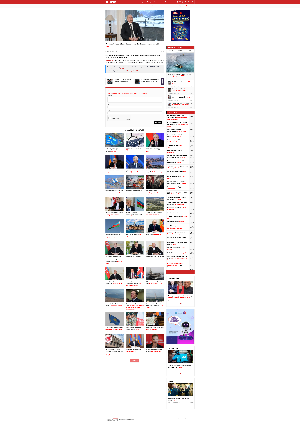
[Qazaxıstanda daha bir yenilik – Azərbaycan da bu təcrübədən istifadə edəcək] (114, 319)
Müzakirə (110, 95)
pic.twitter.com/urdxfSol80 (115, 69)
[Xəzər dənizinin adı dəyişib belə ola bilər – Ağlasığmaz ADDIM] (180, 62)
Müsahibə (154, 5)
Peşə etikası (157, 2)
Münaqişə (162, 5)
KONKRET (115, 418)
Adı (108, 104)
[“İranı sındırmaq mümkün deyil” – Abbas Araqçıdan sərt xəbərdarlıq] (114, 204)
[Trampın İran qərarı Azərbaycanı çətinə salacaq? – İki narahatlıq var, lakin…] (135, 204)
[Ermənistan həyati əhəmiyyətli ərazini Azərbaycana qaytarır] (114, 295)
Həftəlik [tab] (180, 50)
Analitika (115, 5)
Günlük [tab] (171, 50)
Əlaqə (141, 2)
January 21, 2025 (132, 71)
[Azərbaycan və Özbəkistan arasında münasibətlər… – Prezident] (135, 248)
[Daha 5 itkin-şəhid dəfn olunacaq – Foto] (180, 389)
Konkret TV (191, 5)
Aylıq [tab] (190, 50)
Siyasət (107, 5)
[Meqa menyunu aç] (126, 2)
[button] (191, 286)
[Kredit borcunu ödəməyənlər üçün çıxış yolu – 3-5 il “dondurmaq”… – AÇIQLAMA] (169, 97)
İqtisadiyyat (130, 5)
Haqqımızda (134, 2)
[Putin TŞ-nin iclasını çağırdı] (155, 226)
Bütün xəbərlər (173, 272)
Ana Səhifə (172, 418)
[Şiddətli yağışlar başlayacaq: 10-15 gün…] (169, 83)
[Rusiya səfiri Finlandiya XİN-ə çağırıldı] (135, 226)
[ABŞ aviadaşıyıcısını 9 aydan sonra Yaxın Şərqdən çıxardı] (155, 273)
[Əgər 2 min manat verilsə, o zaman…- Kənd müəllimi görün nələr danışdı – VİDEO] (180, 287)
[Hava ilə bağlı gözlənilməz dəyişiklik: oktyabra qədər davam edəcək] (169, 104)
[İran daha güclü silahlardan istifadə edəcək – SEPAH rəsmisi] (135, 319)
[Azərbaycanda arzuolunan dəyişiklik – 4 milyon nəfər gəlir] (155, 162)
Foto (182, 5)
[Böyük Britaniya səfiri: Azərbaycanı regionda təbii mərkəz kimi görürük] (135, 273)
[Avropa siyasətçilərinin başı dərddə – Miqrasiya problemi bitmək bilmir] (155, 341)
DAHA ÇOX (135, 360)
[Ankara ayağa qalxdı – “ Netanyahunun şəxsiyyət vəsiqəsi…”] (155, 182)
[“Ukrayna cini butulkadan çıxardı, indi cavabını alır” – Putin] (155, 140)
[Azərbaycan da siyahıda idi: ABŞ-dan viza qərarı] (135, 140)
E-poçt (109, 110)
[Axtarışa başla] (193, 2)
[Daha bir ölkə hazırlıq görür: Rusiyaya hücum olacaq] (155, 204)
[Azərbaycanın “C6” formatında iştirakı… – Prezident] (155, 248)
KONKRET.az (109, 60)
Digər (168, 5)
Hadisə (138, 5)
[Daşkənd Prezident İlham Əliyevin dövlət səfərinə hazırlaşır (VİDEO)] (114, 140)
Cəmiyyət (122, 5)
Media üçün (148, 2)
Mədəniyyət (145, 5)
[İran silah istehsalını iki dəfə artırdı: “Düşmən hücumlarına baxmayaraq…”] (135, 182)
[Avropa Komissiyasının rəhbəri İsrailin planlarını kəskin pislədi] (114, 182)
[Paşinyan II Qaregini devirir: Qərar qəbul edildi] (135, 341)
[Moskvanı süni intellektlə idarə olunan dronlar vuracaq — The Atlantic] (155, 295)
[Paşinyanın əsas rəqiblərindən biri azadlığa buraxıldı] (135, 162)
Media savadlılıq (168, 2)
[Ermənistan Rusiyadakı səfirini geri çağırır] (114, 162)
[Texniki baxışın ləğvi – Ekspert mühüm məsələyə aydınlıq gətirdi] (169, 90)
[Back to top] (295, 421)
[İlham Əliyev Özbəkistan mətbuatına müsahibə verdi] (114, 273)
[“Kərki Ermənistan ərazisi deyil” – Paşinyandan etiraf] (155, 319)
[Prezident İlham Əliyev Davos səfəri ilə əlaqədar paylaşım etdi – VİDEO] (134, 25)
